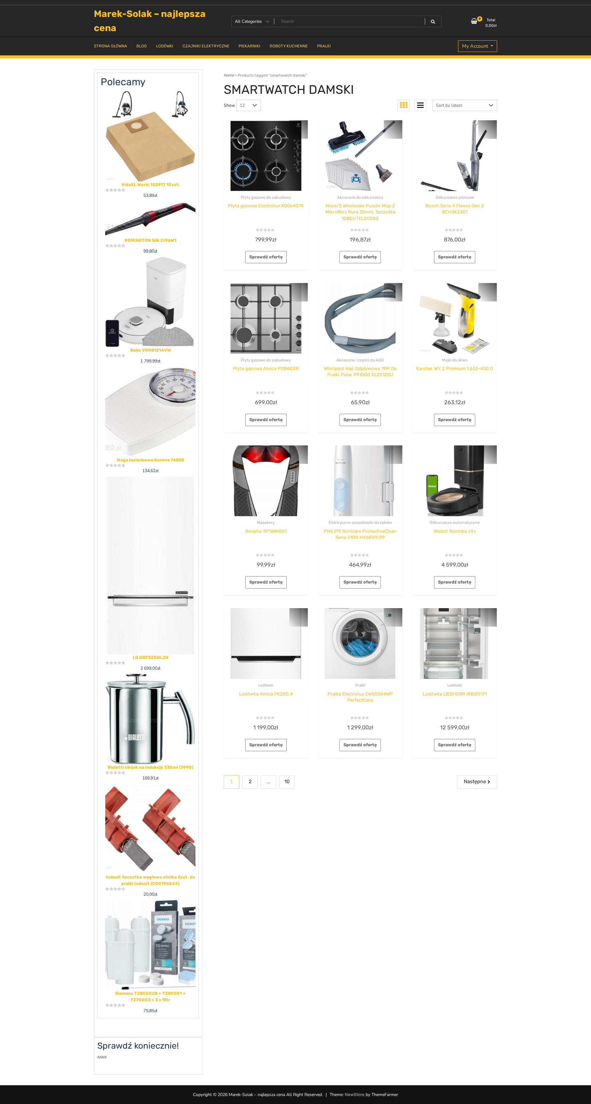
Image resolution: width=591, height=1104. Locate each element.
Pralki (360, 685)
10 (287, 781)
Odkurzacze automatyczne (455, 522)
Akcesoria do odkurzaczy (360, 197)
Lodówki (265, 685)
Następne (475, 781)
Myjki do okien (455, 360)
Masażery (266, 522)
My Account (475, 46)
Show (229, 105)
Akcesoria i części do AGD (360, 360)
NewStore (354, 1094)
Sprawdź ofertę (266, 257)
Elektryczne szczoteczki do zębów (360, 522)
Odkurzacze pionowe (455, 197)
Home (229, 75)
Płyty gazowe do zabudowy (266, 197)
